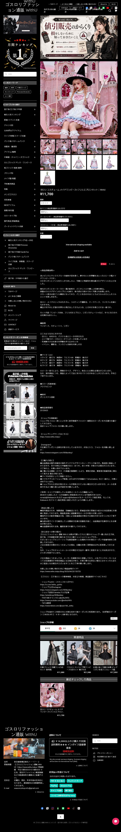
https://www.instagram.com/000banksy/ (56, 453)
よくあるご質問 (67, 4)
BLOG (114, 4)
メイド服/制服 (10, 179)
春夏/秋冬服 (9, 211)
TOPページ (54, 4)
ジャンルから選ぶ (71, 10)
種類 (42, 200)
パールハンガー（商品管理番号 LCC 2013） (56, 217)
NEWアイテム (9, 205)
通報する (114, 618)
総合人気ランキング (12, 115)
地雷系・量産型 (10, 147)
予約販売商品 (9, 184)
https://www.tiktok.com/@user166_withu (56, 606)
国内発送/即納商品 (11, 221)
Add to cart (79, 251)
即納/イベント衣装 (11, 120)
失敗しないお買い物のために (86, 4)
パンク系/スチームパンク (14, 141)
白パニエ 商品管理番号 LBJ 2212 (52, 208)
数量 (42, 233)
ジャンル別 (8, 125)
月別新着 (7, 200)
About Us (104, 4)
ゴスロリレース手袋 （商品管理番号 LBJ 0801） (58, 225)
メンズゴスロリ (10, 195)
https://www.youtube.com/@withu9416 (56, 600)
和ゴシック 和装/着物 (13, 168)
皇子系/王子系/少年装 (13, 109)
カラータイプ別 (10, 216)
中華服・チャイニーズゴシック (17, 157)
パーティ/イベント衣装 (13, 227)
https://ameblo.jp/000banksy (51, 595)
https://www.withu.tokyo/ (50, 437)
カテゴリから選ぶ (50, 10)
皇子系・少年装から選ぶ (94, 10)
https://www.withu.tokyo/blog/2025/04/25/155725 (60, 571)
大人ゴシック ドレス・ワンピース (18, 163)
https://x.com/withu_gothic (51, 585)
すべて (47, 628)
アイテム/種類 (10, 152)
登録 (32, 348)
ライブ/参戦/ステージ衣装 (15, 136)
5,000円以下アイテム (12, 131)
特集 (6, 189)
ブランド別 (8, 173)
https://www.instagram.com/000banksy (56, 590)
